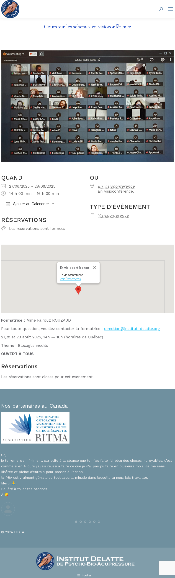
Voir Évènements (70, 279)
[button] (78, 290)
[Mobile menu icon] (170, 9)
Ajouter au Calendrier (30, 204)
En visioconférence (116, 186)
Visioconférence (113, 215)
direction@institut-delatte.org (132, 328)
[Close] (94, 267)
